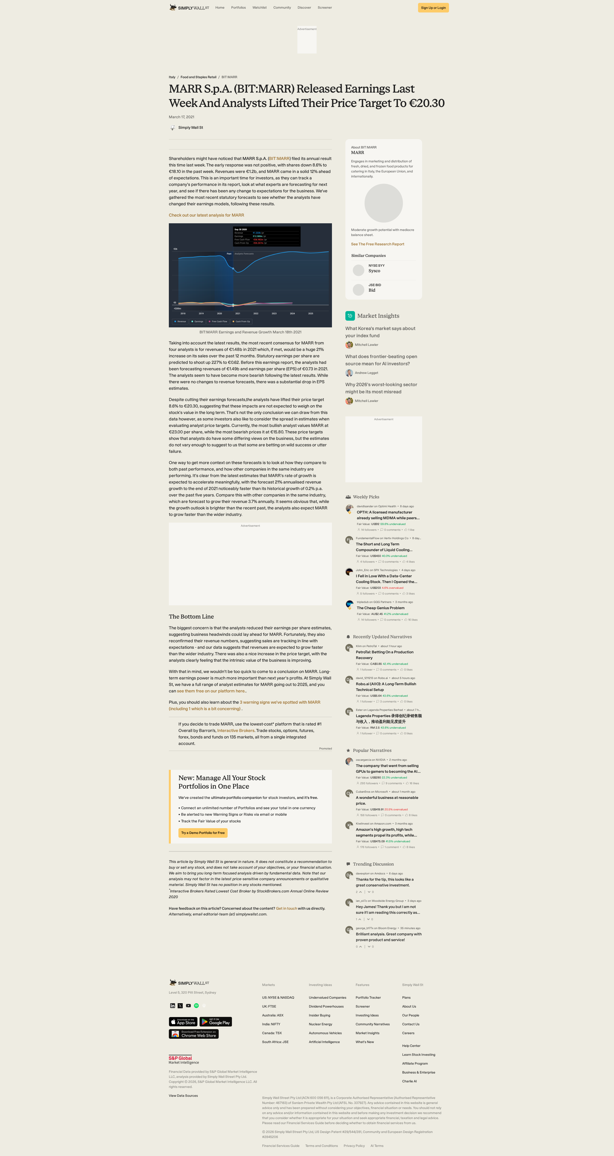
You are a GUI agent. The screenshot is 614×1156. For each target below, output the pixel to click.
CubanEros (363, 791)
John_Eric (362, 570)
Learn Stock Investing (418, 1055)
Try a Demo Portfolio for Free (203, 833)
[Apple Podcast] (204, 1006)
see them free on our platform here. (211, 691)
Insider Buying (319, 1015)
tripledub (363, 602)
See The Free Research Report (377, 244)
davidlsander (365, 506)
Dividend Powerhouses (326, 1006)
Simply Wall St (190, 127)
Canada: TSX (272, 1033)
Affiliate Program (415, 1064)
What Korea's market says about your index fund (380, 331)
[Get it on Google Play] (216, 1022)
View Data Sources (183, 1096)
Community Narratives (373, 1024)
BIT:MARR (279, 158)
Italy (172, 77)
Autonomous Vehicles (325, 1033)
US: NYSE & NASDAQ (278, 998)
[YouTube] (188, 1006)
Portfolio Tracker (368, 998)
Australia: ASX (272, 1015)
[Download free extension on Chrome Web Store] (194, 1034)
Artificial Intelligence (324, 1042)
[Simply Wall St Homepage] (189, 7)
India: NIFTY (271, 1024)
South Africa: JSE (275, 1042)
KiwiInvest (362, 823)
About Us (409, 1006)
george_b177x (364, 928)
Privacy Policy (354, 1146)
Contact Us (410, 1024)
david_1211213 (364, 678)
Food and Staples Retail (198, 77)
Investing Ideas (367, 1015)
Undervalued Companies (327, 998)
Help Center (411, 1046)
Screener (363, 1006)
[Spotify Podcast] (196, 1006)
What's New (365, 1042)
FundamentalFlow (367, 538)
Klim (359, 646)
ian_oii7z (361, 900)
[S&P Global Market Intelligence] (184, 1060)
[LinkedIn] (172, 1006)
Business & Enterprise (418, 1072)
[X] (180, 1006)
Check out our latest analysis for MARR (206, 215)
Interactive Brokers (235, 730)
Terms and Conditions (321, 1146)
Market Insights (367, 1033)
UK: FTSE (269, 1006)
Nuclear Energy (320, 1024)
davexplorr (363, 873)
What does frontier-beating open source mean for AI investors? (381, 360)
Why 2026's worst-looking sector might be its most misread (381, 388)
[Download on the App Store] (183, 1022)
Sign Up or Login (433, 8)
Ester (359, 710)
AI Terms (377, 1146)
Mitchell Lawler (366, 345)
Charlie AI (409, 1081)
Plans (406, 998)
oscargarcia (363, 759)
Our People (410, 1015)
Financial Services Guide (281, 1146)
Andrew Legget (366, 373)
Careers (408, 1033)
